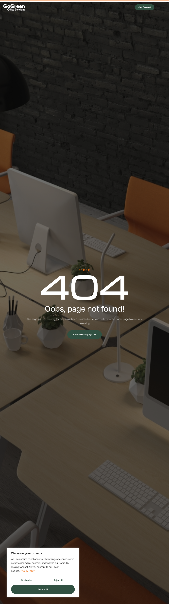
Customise (26, 580)
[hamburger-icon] (163, 7)
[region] (43, 572)
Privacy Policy (27, 570)
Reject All (58, 580)
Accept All (43, 589)
